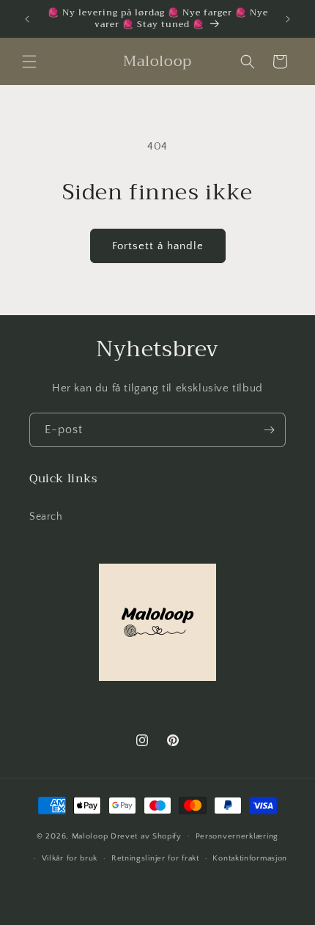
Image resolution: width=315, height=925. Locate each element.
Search (46, 517)
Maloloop (91, 835)
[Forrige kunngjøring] (27, 19)
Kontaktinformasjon (249, 858)
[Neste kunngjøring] (288, 19)
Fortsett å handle (158, 246)
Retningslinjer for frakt (155, 858)
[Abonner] (269, 430)
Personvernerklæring (237, 836)
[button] (29, 61)
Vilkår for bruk (70, 858)
